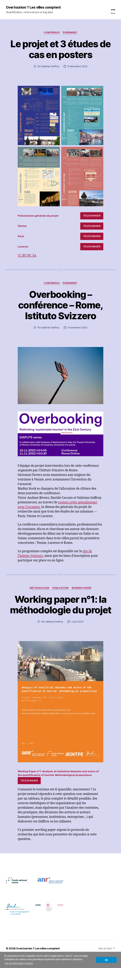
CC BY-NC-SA (27, 256)
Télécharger (92, 215)
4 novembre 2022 (77, 327)
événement (70, 32)
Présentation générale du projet (38, 215)
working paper (81, 588)
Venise (22, 225)
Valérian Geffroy (50, 66)
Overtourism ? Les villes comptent (33, 7)
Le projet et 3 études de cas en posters (60, 49)
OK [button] (106, 960)
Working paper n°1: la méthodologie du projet (60, 605)
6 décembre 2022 (77, 66)
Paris (21, 236)
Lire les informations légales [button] (19, 963)
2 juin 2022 (77, 621)
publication (60, 588)
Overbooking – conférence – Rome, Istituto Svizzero (60, 305)
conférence (52, 32)
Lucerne (23, 246)
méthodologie (39, 588)
